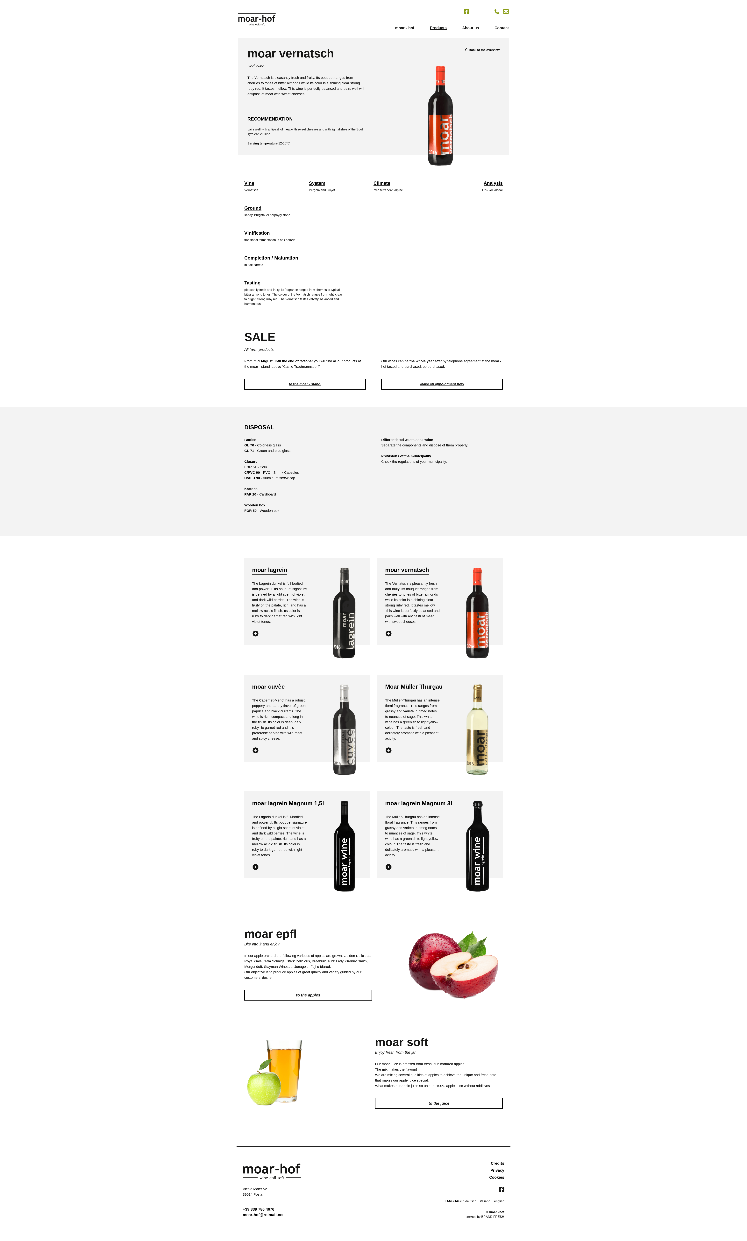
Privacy (497, 1170)
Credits (497, 1163)
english (499, 1201)
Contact (501, 28)
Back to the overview (484, 50)
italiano (485, 1201)
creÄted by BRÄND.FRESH (485, 1216)
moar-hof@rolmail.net (263, 1215)
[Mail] (506, 12)
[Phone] (498, 12)
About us (470, 28)
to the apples (308, 995)
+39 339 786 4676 (258, 1209)
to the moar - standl (305, 384)
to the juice (439, 1103)
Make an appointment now (442, 384)
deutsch (470, 1201)
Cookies (496, 1177)
